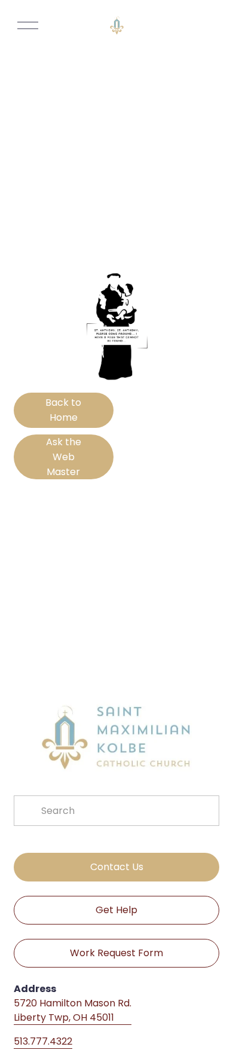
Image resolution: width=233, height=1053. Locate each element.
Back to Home (63, 410)
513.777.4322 (43, 1041)
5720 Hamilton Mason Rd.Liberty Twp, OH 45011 (72, 1010)
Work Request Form (116, 953)
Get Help (116, 910)
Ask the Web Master (63, 457)
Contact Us (116, 867)
